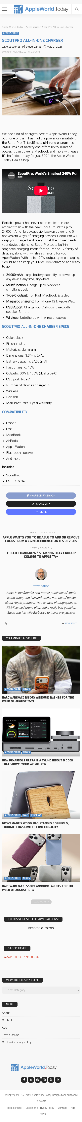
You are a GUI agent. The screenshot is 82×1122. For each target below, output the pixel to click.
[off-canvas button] (4, 9)
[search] (77, 9)
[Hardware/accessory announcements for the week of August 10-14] (41, 858)
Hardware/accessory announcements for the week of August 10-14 (38, 888)
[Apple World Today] (41, 9)
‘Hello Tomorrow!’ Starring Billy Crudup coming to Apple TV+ (41, 555)
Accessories (10, 33)
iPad (25, 815)
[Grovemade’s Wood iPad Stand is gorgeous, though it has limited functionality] (41, 795)
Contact (7, 1020)
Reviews (36, 815)
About (6, 1013)
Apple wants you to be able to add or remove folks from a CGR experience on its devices (41, 539)
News (26, 689)
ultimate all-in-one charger (49, 143)
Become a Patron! (41, 928)
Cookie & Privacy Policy (16, 1042)
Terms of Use (10, 1035)
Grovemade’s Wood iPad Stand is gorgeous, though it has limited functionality (35, 825)
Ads (4, 1027)
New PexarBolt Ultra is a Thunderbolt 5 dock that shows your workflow (37, 762)
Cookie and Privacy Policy (39, 1107)
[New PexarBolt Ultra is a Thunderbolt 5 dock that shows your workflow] (41, 732)
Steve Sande (34, 46)
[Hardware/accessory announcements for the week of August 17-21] (41, 670)
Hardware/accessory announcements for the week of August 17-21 (38, 699)
